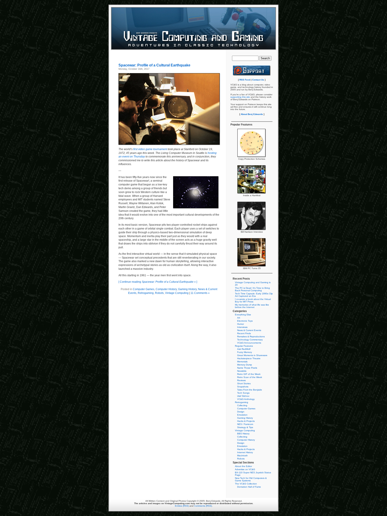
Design (240, 411)
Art (238, 317)
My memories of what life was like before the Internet (252, 306)
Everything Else (243, 314)
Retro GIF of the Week (248, 374)
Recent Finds (244, 333)
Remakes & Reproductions (251, 336)
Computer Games (143, 289)
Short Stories (244, 383)
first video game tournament (150, 149)
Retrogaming (146, 293)
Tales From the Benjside (249, 390)
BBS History (243, 433)
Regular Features (244, 346)
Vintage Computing (177, 293)
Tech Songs (243, 393)
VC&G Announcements (249, 343)
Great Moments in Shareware (252, 355)
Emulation (242, 415)
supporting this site (240, 97)
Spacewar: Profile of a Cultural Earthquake (154, 65)
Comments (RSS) (203, 506)
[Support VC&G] (252, 75)
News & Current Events (249, 330)
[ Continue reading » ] (157, 281)
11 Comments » (200, 293)
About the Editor (243, 466)
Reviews (241, 380)
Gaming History (187, 289)
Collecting (242, 405)
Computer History (166, 289)
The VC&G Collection (246, 483)
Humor (240, 324)
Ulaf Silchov (243, 396)
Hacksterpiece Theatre (248, 358)
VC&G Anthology (246, 399)
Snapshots (242, 386)
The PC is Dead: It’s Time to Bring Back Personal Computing (252, 289)
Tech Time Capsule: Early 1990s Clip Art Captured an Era (254, 294)
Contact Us (258, 80)
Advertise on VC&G (245, 469)
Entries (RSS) (182, 506)
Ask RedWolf (243, 349)
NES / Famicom (245, 424)
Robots (159, 293)
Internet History (245, 452)
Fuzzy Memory (244, 352)
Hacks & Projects (246, 421)
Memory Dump (244, 364)
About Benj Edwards (252, 114)
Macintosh (242, 455)
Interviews (242, 327)
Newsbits (241, 371)
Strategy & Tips (245, 427)
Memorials (242, 361)
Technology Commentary (250, 339)
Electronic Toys (245, 321)
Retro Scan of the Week (249, 377)
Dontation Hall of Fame (249, 487)
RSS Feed (244, 80)
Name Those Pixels (247, 368)
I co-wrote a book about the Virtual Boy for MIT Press (253, 300)
